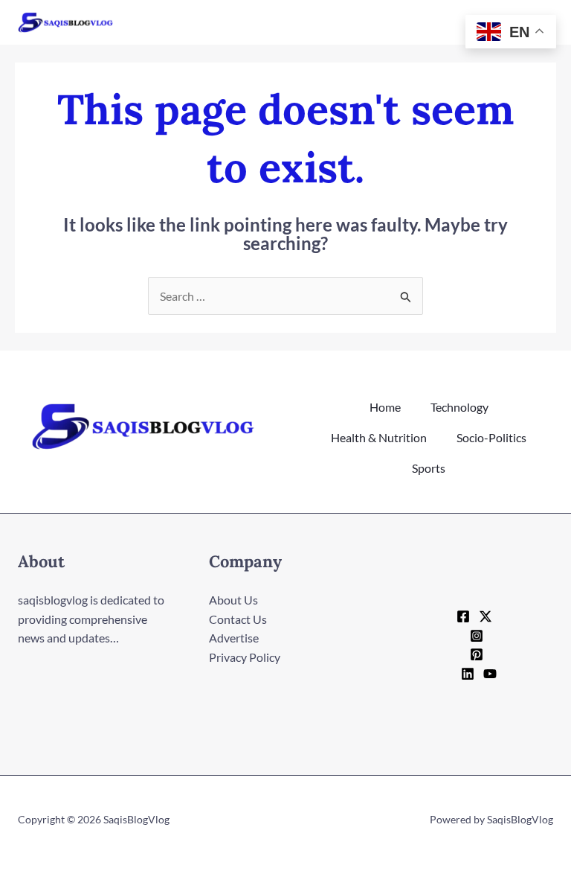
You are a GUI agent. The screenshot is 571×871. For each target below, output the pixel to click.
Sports (428, 468)
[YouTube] (490, 673)
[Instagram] (476, 635)
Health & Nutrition (379, 437)
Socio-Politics (491, 437)
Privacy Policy (244, 657)
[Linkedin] (467, 673)
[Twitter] (485, 616)
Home (385, 407)
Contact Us (238, 619)
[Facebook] (463, 616)
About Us (233, 600)
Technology (459, 407)
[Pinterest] (476, 654)
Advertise (234, 638)
